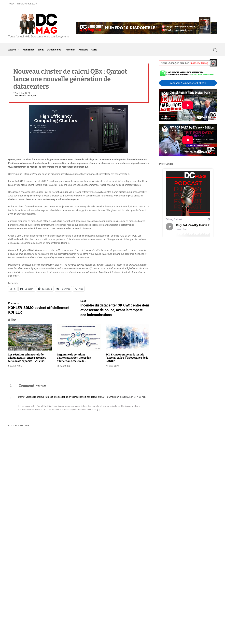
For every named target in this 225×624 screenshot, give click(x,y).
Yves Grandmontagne (24, 95)
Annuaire (83, 49)
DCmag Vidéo (54, 49)
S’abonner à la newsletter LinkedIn (187, 82)
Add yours (41, 385)
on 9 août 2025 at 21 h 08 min (130, 397)
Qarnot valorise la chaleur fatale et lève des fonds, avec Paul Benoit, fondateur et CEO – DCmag (66, 397)
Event (41, 49)
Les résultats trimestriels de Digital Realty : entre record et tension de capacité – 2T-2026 (27, 357)
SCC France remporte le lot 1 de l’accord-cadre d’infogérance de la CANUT (127, 357)
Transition (69, 49)
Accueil (12, 49)
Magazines (28, 49)
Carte (94, 49)
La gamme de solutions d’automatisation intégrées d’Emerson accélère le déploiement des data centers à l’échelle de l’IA (76, 361)
